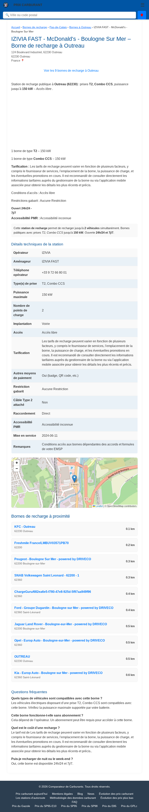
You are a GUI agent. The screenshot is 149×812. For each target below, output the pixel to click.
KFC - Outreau (24, 526)
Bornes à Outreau (80, 27)
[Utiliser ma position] (142, 15)
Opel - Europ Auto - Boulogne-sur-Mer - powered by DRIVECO (59, 640)
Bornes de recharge (35, 27)
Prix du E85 (109, 806)
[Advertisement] (74, 121)
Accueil (15, 27)
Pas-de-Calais (58, 27)
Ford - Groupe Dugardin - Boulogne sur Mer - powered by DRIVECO (63, 607)
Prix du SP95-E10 (45, 806)
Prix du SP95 (69, 806)
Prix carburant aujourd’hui (31, 793)
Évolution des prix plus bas (116, 797)
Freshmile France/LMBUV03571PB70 (41, 543)
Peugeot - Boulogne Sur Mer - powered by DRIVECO (52, 559)
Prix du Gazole (21, 806)
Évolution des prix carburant (116, 793)
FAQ (74, 801)
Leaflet (99, 506)
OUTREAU (22, 656)
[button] (74, 479)
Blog (80, 793)
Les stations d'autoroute (30, 797)
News (90, 793)
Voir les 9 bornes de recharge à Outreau (71, 70)
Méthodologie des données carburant (73, 797)
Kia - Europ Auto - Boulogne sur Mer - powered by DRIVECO (58, 673)
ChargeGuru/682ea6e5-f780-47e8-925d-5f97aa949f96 (52, 591)
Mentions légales (62, 793)
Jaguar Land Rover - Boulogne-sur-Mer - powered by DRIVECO (60, 624)
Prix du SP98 (90, 806)
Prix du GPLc (129, 806)
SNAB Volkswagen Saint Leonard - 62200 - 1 (46, 575)
